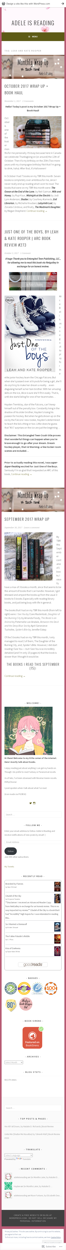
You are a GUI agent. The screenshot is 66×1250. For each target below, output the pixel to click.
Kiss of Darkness (12, 948)
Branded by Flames (14, 883)
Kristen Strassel (12, 927)
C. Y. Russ (10, 939)
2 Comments (28, 101)
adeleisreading (20, 1177)
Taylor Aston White (13, 952)
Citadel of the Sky (13, 895)
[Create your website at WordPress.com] (33, 3)
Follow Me (33, 825)
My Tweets (9, 866)
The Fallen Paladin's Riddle (17, 936)
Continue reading (36, 210)
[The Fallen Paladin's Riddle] (57, 942)
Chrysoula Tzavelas (13, 899)
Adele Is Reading (33, 22)
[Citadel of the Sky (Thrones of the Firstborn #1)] (57, 902)
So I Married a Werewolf (16, 924)
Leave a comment (31, 528)
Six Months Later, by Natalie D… (45, 1177)
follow (11, 851)
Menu (35, 36)
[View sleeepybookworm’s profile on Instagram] (34, 803)
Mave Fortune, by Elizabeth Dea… (46, 1195)
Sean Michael (12, 887)
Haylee (17, 1186)
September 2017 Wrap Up (27, 519)
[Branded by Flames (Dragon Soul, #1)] (57, 891)
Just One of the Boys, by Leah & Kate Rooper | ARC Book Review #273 (31, 238)
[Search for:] (33, 814)
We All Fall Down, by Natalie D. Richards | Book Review (29, 1126)
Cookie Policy (56, 1237)
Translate (26, 1159)
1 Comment (25, 253)
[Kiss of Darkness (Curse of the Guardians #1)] (57, 955)
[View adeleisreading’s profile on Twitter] (30, 803)
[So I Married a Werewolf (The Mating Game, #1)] (57, 930)
